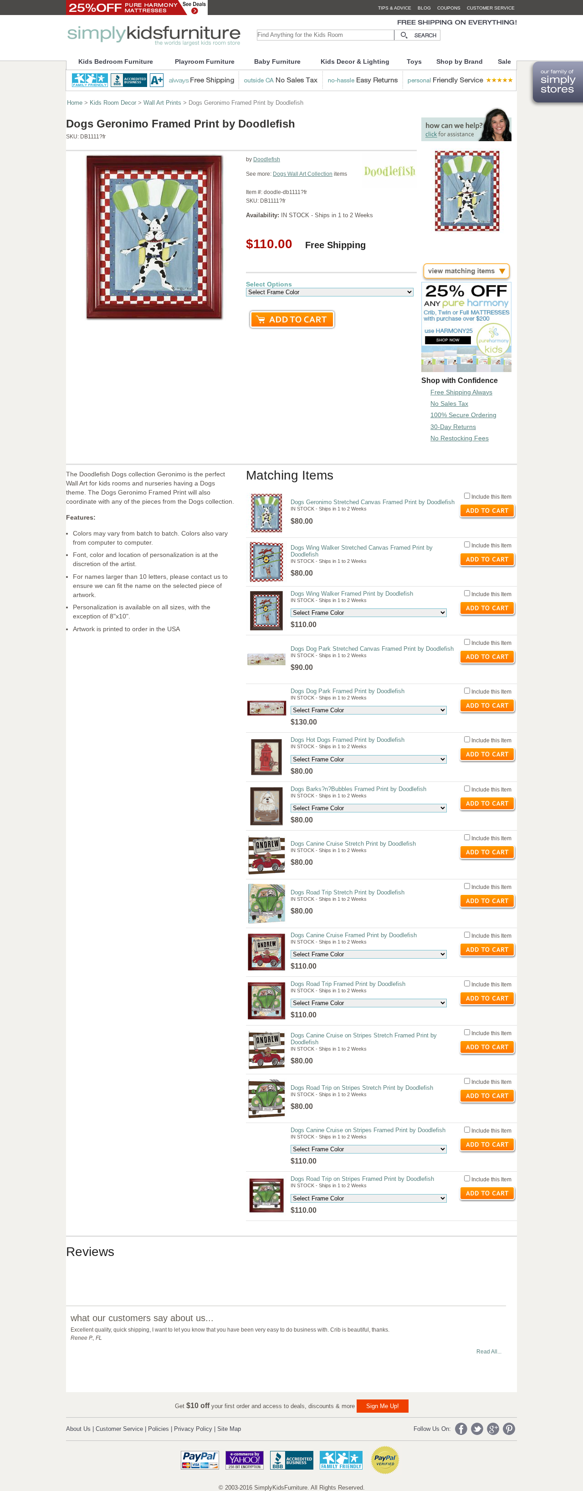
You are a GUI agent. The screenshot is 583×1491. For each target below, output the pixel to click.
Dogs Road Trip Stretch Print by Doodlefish (347, 892)
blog (424, 7)
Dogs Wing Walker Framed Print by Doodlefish (352, 593)
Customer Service (119, 1428)
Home (74, 102)
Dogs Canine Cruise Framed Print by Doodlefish (354, 935)
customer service (491, 7)
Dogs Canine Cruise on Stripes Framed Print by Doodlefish (368, 1130)
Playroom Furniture (205, 61)
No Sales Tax (449, 403)
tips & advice (394, 7)
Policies (158, 1428)
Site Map (229, 1428)
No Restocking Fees (459, 438)
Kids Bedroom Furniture (115, 61)
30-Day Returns (453, 426)
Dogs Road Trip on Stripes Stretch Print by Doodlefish (362, 1087)
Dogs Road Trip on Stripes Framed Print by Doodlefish (362, 1178)
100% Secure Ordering (463, 415)
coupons (448, 7)
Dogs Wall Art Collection (302, 174)
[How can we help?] (466, 139)
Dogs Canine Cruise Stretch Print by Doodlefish (353, 843)
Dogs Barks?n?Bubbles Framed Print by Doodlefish (358, 789)
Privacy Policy (193, 1428)
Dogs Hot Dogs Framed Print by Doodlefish (347, 739)
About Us (78, 1428)
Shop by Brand (459, 61)
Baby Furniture (277, 61)
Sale (504, 61)
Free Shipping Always (461, 392)
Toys (414, 61)
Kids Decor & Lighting (355, 61)
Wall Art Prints (162, 102)
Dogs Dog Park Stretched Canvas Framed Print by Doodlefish (372, 648)
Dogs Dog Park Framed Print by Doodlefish (347, 691)
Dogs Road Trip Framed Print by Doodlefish (348, 983)
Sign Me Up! (382, 1406)
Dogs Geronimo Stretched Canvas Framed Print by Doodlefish (373, 502)
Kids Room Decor (113, 102)
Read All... (488, 1351)
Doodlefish (266, 159)
